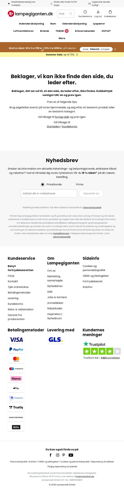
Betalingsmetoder (19, 292)
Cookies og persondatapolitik (74, 461)
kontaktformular (61, 233)
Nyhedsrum (54, 318)
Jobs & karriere (57, 297)
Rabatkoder (54, 308)
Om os (51, 271)
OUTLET (106, 31)
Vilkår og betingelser (96, 276)
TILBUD (60, 31)
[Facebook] (53, 455)
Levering (13, 298)
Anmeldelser (55, 303)
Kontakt (13, 281)
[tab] (26, 288)
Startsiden (53, 126)
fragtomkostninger (85, 476)
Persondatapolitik (18, 461)
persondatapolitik (62, 236)
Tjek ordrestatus (18, 287)
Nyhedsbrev (55, 286)
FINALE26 (96, 49)
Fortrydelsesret (93, 281)
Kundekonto (69, 126)
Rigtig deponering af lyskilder (62, 466)
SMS (49, 292)
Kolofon (87, 287)
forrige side (62, 117)
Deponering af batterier (102, 461)
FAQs (11, 276)
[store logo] (30, 13)
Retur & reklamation (20, 309)
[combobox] (66, 13)
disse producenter (92, 207)
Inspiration (54, 314)
